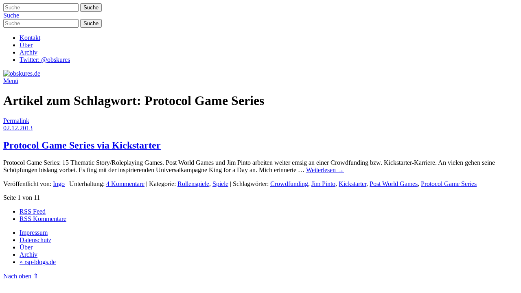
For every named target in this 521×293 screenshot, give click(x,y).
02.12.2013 (18, 128)
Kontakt (30, 37)
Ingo (59, 183)
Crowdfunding (289, 183)
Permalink (16, 120)
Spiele (220, 183)
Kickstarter (352, 183)
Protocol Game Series (449, 183)
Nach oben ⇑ (20, 276)
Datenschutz (35, 239)
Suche (11, 15)
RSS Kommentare (43, 218)
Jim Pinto (323, 183)
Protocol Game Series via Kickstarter (82, 145)
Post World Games (394, 183)
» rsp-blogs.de (38, 261)
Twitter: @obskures (45, 59)
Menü (10, 80)
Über (26, 45)
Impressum (34, 232)
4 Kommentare (125, 183)
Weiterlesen (325, 169)
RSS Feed (33, 211)
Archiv (28, 52)
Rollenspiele (193, 183)
